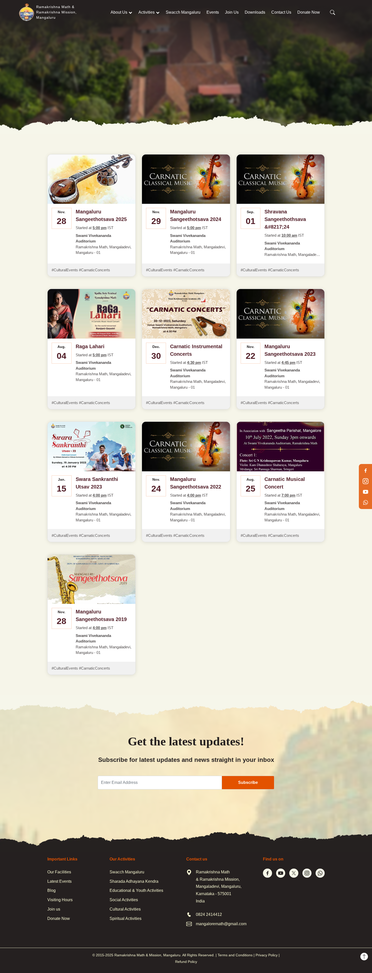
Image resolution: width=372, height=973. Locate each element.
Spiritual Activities (125, 918)
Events (212, 12)
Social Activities (124, 900)
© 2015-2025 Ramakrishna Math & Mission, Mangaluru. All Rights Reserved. (153, 955)
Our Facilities (59, 872)
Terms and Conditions (235, 955)
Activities (146, 12)
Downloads (255, 12)
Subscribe (248, 782)
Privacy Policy (267, 955)
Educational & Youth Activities (136, 890)
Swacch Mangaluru (183, 12)
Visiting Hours (60, 900)
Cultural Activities (125, 909)
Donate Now (308, 12)
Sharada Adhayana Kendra (134, 881)
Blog (51, 890)
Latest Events (59, 881)
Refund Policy (186, 962)
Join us (53, 909)
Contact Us (281, 12)
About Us (119, 12)
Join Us (232, 12)
